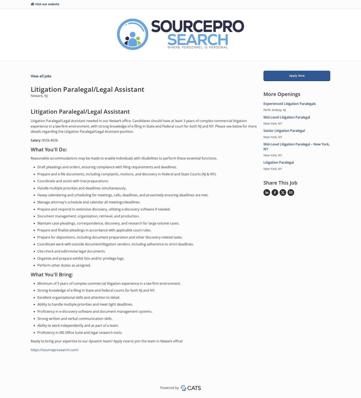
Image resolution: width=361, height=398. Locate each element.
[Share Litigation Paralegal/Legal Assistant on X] (283, 193)
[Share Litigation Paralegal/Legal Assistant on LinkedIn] (266, 193)
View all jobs (41, 76)
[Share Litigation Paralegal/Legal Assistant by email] (290, 193)
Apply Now (297, 76)
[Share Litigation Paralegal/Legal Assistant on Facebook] (275, 193)
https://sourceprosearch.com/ (55, 350)
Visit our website (47, 4)
